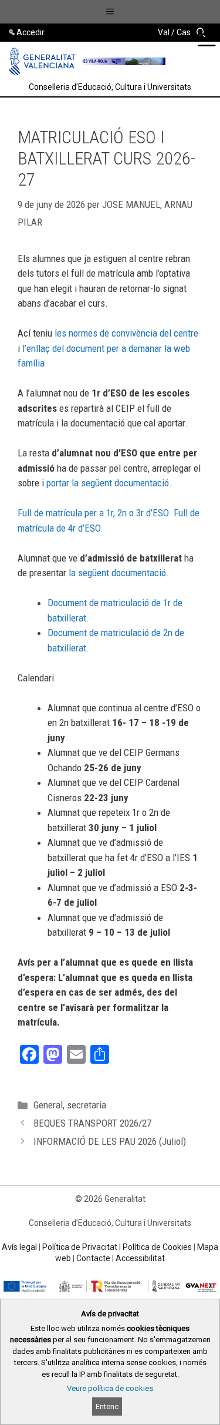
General (48, 1105)
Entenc (107, 1406)
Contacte (93, 1258)
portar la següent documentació (107, 483)
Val (164, 32)
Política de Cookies (157, 1247)
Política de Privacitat (79, 1247)
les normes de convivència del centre (126, 333)
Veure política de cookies (110, 1388)
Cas (184, 32)
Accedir (30, 32)
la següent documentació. (117, 573)
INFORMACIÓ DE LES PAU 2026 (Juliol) (109, 1141)
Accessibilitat (140, 1258)
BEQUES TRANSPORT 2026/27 (92, 1123)
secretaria (86, 1105)
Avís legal (19, 1247)
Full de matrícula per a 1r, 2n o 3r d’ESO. (94, 513)
